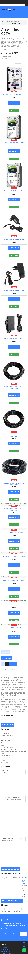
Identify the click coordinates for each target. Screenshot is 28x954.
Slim (19, 911)
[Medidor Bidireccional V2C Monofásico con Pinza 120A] (13, 772)
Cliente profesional (6, 755)
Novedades (6, 766)
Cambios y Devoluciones (7, 747)
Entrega (3, 745)
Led (3, 909)
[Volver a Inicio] (2, 21)
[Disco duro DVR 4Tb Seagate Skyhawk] (14, 175)
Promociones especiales (11, 873)
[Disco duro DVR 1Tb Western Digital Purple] (14, 79)
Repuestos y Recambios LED (12, 21)
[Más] (17, 107)
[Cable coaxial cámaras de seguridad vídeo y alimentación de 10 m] (14, 371)
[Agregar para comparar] (14, 107)
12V (23, 909)
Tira (6, 909)
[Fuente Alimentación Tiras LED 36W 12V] (14, 323)
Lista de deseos (7, 715)
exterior (10, 911)
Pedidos (3, 738)
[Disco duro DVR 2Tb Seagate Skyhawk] (14, 127)
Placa (19, 909)
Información (6, 729)
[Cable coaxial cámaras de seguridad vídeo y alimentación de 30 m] (14, 467)
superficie (4, 911)
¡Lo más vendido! (5, 949)
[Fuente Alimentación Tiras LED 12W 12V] (14, 223)
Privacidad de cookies (6, 762)
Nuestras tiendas (5, 951)
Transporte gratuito (6, 742)
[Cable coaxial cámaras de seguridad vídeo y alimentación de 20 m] (14, 419)
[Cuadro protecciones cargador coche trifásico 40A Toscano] (13, 839)
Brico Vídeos (4, 758)
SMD (10, 909)
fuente (15, 911)
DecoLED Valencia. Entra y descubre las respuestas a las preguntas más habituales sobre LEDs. (13, 751)
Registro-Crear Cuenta (7, 735)
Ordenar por (4, 58)
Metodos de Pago (5, 740)
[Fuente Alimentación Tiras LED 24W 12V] (14, 274)
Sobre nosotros (5, 733)
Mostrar (12, 62)
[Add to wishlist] (11, 107)
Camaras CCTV (6, 23)
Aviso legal (4, 760)
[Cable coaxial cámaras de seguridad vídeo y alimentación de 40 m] (14, 504)
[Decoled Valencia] (9, 10)
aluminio (15, 909)
